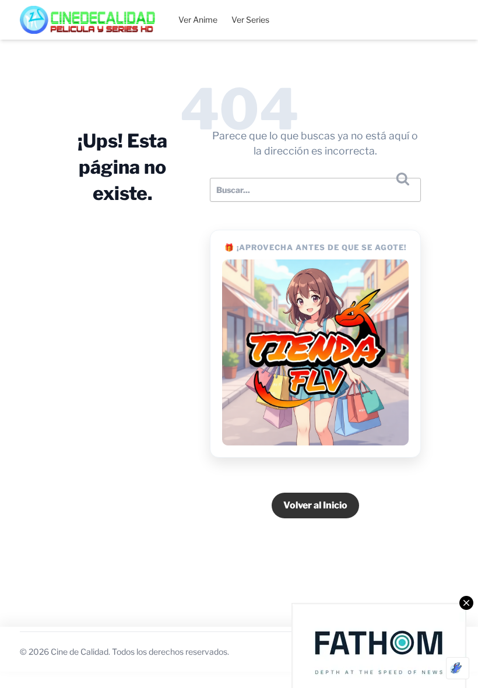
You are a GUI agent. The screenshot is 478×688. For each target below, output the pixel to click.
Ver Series (250, 19)
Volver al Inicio (315, 505)
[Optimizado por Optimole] (457, 668)
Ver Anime (197, 19)
